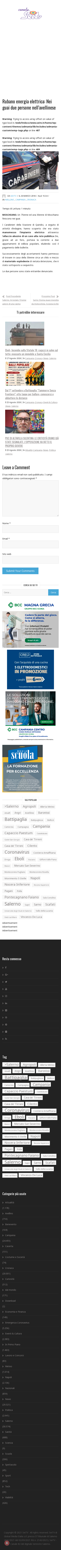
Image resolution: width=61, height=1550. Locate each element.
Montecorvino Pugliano (15, 872)
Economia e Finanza (15, 1311)
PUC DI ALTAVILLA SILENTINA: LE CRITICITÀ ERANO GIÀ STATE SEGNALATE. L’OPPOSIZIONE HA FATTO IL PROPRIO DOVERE (32, 442)
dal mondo (10, 1289)
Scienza (9, 1442)
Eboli (19, 858)
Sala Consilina (49, 897)
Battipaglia (16, 819)
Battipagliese (37, 820)
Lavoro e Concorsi (14, 1355)
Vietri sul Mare (11, 917)
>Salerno (12, 806)
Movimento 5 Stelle (15, 878)
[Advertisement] (30, 63)
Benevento (10, 1224)
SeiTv (13, 195)
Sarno (37, 904)
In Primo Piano (12, 1344)
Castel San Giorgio (12, 840)
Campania (20, 199)
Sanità (8, 1431)
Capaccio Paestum (19, 833)
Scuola (8, 1453)
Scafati (50, 904)
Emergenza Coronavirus (17, 1322)
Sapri (27, 904)
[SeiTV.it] (30, 10)
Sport (8, 1475)
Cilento (32, 846)
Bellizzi (50, 820)
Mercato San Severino (27, 865)
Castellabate (42, 833)
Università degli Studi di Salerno (18, 911)
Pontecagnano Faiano (22, 897)
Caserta (9, 1246)
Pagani (9, 891)
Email (6, 538)
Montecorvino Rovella (39, 872)
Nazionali (10, 1388)
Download (10, 1300)
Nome (6, 523)
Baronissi (44, 812)
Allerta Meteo (47, 806)
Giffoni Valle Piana (48, 859)
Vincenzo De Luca (31, 917)
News (45, 358)
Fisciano (31, 859)
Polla (19, 891)
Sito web (6, 554)
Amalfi (7, 813)
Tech (7, 1486)
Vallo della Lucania (44, 910)
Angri (18, 812)
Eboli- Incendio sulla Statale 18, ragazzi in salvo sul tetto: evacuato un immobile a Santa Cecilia (31, 352)
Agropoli (29, 806)
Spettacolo (10, 1464)
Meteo (8, 1366)
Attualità (29, 450)
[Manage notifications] (6, 1543)
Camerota (9, 827)
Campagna (23, 826)
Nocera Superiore (41, 885)
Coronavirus (17, 852)
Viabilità (9, 1497)
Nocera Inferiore (17, 884)
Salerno (52, 358)
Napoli (35, 878)
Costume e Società (15, 1257)
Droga (7, 859)
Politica (52, 450)
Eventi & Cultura (50, 402)
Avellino (9, 199)
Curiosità (9, 1278)
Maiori (7, 866)
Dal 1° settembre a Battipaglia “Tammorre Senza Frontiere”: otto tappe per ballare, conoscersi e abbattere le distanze (30, 394)
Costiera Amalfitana (44, 852)
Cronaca (31, 199)
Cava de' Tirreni (33, 839)
